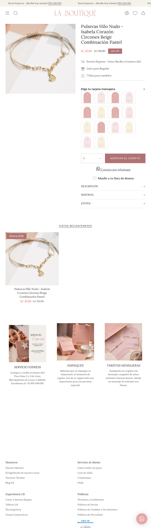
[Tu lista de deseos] (135, 13)
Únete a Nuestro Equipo (19, 499)
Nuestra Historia (15, 467)
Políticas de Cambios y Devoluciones (97, 509)
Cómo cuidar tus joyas (90, 467)
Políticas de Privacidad (90, 514)
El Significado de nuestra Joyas (22, 472)
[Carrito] (143, 13)
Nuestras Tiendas (15, 477)
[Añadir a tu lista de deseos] (54, 236)
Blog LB (10, 482)
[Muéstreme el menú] (7, 13)
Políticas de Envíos (88, 504)
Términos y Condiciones (91, 499)
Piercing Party (13, 509)
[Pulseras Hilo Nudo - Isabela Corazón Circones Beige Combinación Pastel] (32, 258)
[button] (113, 186)
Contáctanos (84, 477)
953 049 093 (50, 3)
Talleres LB (12, 504)
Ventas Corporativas (17, 514)
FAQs (80, 482)
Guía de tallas (85, 472)
